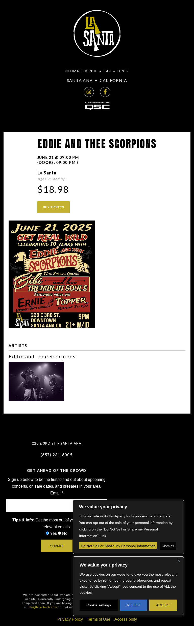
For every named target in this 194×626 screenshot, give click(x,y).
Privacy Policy (70, 619)
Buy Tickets (53, 207)
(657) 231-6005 (56, 454)
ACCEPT (163, 605)
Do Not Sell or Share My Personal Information (118, 546)
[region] (128, 586)
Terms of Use (98, 619)
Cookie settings (98, 605)
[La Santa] (97, 35)
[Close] (179, 561)
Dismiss (168, 546)
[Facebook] (105, 92)
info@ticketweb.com (42, 607)
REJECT (133, 605)
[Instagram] (89, 92)
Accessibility (125, 619)
